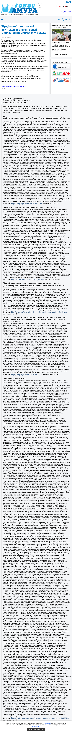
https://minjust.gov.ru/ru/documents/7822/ (26, 375)
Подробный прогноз (65, 11)
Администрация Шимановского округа (14, 86)
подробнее (47, 723)
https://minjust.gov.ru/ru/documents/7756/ (26, 204)
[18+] (19, 9)
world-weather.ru (66, 13)
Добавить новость (61, 55)
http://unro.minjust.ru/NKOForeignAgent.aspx (27, 280)
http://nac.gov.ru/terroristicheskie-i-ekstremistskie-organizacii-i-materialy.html (39, 312)
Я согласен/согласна (36, 729)
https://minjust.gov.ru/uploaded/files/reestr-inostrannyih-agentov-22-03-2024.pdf (40, 718)
